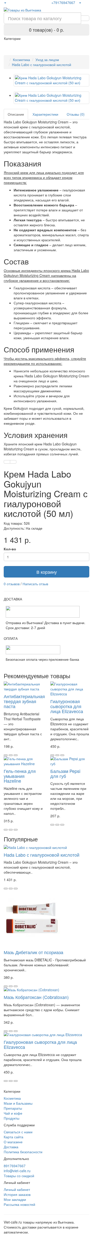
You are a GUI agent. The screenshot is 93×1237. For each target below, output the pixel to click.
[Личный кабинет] (80, 2)
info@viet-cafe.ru (17, 1170)
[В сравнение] (13, 462)
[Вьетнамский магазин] (5, 2)
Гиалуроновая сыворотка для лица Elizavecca (66, 706)
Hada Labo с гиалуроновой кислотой (41, 64)
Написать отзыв (35, 583)
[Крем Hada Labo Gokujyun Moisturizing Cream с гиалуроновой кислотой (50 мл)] (51, 80)
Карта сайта (13, 1136)
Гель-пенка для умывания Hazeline (20, 776)
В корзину (46, 572)
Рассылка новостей (19, 1204)
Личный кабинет (17, 1189)
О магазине (13, 1141)
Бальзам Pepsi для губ (65, 773)
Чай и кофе (13, 1113)
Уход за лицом (47, 59)
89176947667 (15, 1165)
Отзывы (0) (76, 114)
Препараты (13, 1108)
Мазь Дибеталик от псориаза (33, 952)
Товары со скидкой (19, 1175)
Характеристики (45, 114)
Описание (16, 114)
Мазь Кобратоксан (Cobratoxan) (36, 997)
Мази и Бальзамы (18, 1103)
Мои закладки (15, 1199)
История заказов (17, 1194)
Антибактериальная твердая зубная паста (24, 701)
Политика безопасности (23, 1151)
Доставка (11, 1146)
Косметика (21, 59)
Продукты (11, 1118)
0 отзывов (12, 583)
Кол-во (10, 548)
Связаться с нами (18, 1131)
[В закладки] (7, 462)
